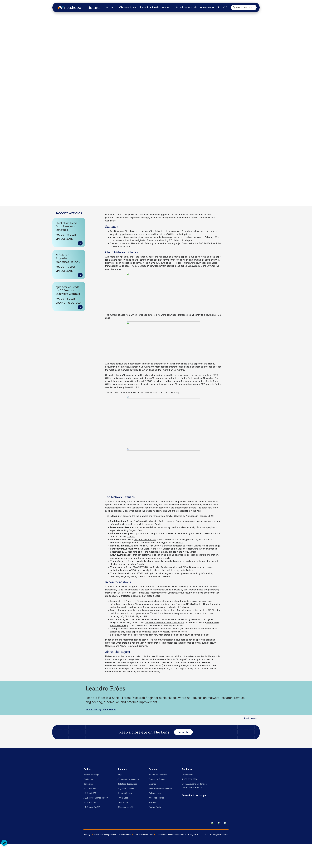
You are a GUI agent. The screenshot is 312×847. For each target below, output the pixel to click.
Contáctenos (187, 774)
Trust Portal (122, 802)
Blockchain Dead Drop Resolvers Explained (66, 226)
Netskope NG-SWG (186, 604)
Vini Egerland (64, 238)
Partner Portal (155, 807)
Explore (87, 769)
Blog (119, 774)
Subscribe (183, 732)
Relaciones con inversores (160, 788)
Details (158, 524)
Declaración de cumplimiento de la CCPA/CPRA (177, 834)
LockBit (181, 548)
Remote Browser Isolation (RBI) (164, 639)
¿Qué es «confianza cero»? (95, 798)
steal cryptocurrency (120, 564)
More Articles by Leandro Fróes (101, 709)
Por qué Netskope (91, 774)
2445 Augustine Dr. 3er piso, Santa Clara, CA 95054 (194, 786)
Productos (88, 779)
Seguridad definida (125, 788)
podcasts (110, 7)
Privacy (86, 834)
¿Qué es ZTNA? (90, 802)
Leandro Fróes (30, 162)
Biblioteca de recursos (127, 784)
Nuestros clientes (156, 798)
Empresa (153, 769)
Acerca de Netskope (158, 774)
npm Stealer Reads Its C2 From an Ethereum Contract (68, 290)
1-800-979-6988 (190, 779)
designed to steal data (145, 539)
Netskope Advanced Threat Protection (148, 613)
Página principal (17, 24)
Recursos (122, 769)
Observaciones (127, 7)
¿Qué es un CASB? (91, 807)
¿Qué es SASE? (90, 788)
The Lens (18, 32)
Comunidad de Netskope (128, 779)
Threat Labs (122, 798)
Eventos (152, 784)
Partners (152, 802)
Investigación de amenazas (156, 7)
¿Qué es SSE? (89, 793)
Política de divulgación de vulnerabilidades (112, 834)
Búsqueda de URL (125, 807)
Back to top (250, 718)
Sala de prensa (155, 793)
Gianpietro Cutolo (68, 302)
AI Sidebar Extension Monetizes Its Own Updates (68, 258)
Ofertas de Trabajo (157, 779)
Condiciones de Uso (144, 834)
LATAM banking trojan (146, 573)
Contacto (187, 769)
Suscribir (222, 7)
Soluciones (88, 784)
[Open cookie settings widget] (4, 843)
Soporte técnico (124, 793)
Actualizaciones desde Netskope (194, 7)
